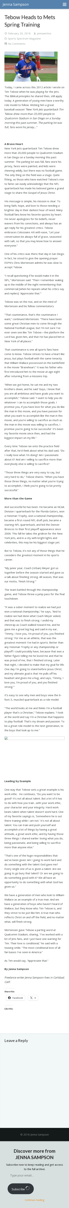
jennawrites (44, 33)
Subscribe (18, 1189)
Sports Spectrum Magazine (24, 38)
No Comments (16, 43)
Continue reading (34, 1200)
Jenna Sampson (16, 4)
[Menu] (64, 4)
